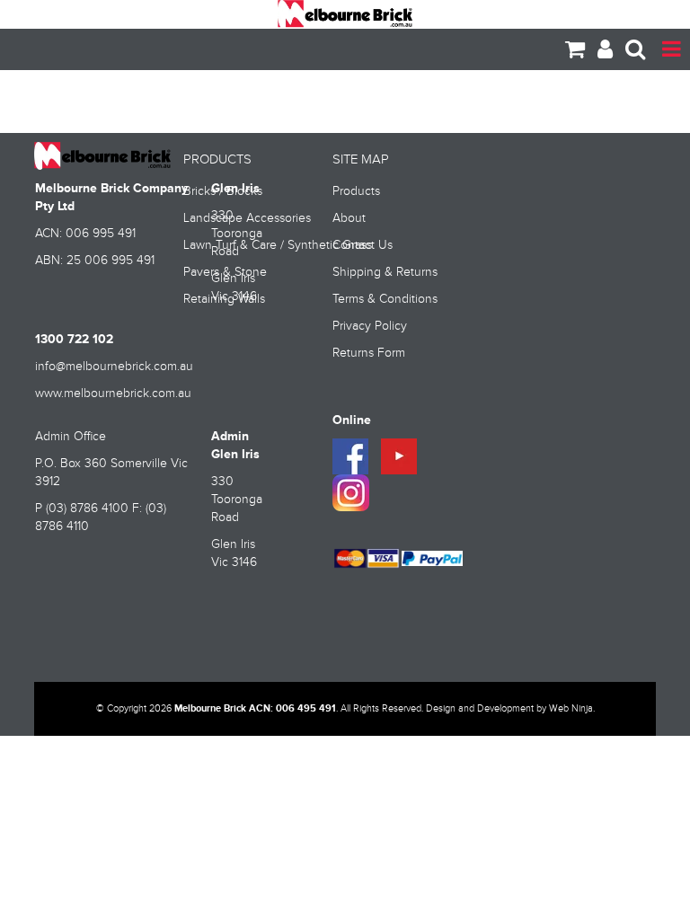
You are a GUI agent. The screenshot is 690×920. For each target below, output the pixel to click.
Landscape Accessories (247, 218)
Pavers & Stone (225, 272)
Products (356, 191)
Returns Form (368, 353)
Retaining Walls (224, 299)
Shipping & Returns (385, 272)
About (349, 218)
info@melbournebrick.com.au (114, 366)
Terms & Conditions (385, 299)
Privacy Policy (369, 326)
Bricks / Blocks (222, 191)
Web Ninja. (572, 708)
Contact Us (362, 245)
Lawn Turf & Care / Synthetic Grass (251, 245)
